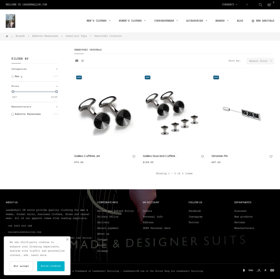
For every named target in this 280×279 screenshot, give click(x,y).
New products (243, 216)
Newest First (261, 60)
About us (103, 234)
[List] (82, 61)
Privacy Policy (107, 216)
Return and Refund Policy (115, 211)
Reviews (239, 222)
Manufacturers (244, 228)
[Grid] (76, 61)
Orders (147, 211)
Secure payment (107, 228)
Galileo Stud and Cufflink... (160, 156)
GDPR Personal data (156, 228)
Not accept (21, 266)
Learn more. (39, 255)
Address (148, 222)
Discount (240, 211)
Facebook (195, 211)
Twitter (194, 222)
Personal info (153, 216)
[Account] (247, 5)
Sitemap (102, 251)
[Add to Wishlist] (134, 156)
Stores (101, 245)
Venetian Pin (219, 156)
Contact (102, 239)
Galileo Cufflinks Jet (87, 156)
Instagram (195, 216)
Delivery (103, 222)
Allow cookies (51, 266)
